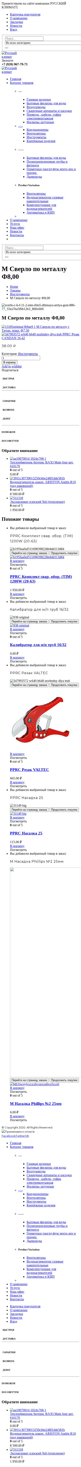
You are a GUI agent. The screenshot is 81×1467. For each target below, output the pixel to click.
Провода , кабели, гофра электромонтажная (44, 116)
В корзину (9, 362)
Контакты (17, 235)
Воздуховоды (36, 107)
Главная (15, 79)
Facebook (9, 1135)
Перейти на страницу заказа (29, 553)
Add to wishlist (12, 366)
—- (20, 126)
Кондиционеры (37, 129)
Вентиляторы (36, 133)
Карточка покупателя (25, 14)
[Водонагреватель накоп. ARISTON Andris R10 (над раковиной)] (44, 478)
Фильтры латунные (40, 122)
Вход (13, 29)
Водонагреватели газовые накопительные (45, 199)
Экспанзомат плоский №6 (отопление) (37, 502)
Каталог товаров (21, 82)
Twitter (20, 1135)
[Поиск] (6, 47)
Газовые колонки (39, 99)
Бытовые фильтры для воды (46, 103)
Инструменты (36, 137)
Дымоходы (34, 176)
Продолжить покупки (64, 553)
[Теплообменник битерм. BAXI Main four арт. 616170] (44, 459)
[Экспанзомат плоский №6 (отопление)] (44, 498)
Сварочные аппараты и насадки (49, 111)
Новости (16, 25)
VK (27, 1135)
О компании (18, 18)
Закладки (16, 22)
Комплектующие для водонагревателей (41, 206)
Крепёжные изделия (41, 141)
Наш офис (17, 227)
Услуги (15, 224)
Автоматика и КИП (41, 212)
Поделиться (10, 370)
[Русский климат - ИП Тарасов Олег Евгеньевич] (13, 56)
